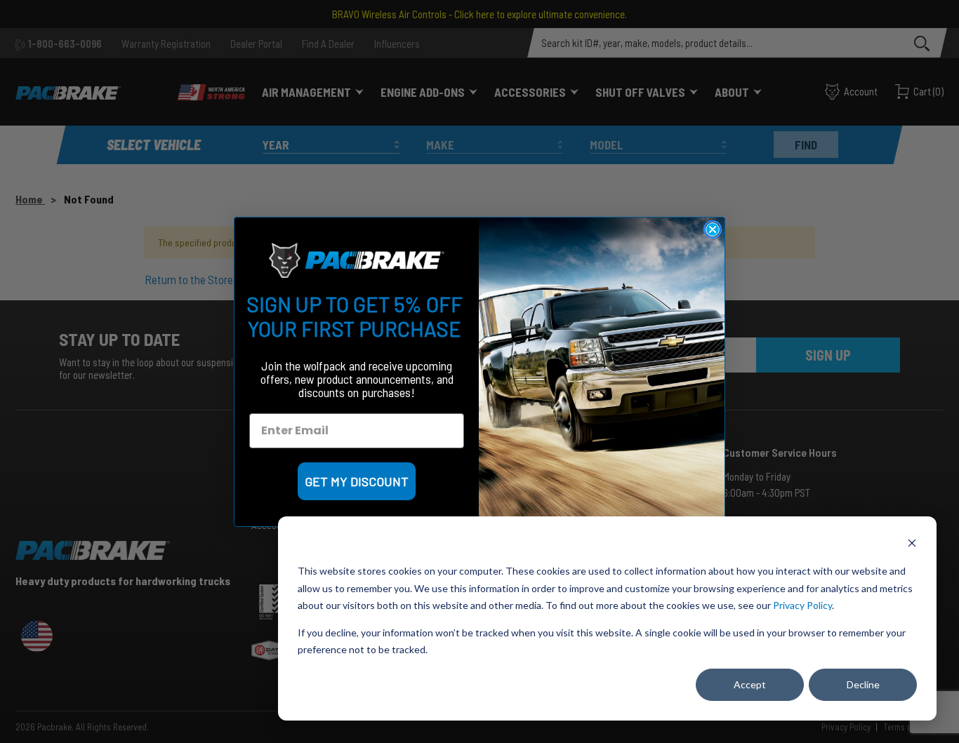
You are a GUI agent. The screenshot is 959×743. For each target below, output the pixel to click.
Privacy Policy (802, 605)
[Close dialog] (713, 229)
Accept (750, 684)
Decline (863, 684)
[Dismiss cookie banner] (912, 545)
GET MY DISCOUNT (357, 481)
